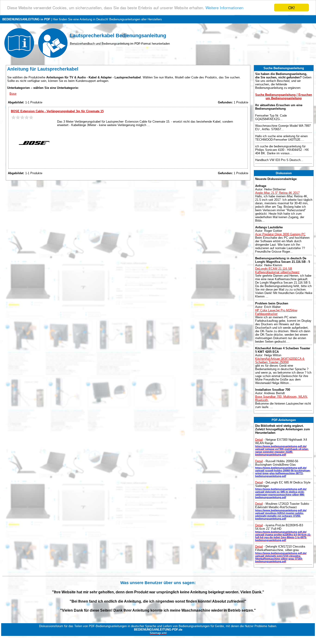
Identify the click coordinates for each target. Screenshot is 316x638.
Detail (259, 439)
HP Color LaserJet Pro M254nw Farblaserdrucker (276, 312)
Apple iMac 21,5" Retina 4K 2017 (277, 193)
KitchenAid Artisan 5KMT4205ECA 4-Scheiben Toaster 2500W (280, 360)
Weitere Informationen (224, 8)
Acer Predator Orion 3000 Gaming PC (280, 234)
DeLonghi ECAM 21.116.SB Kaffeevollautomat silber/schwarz (277, 270)
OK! (291, 7)
